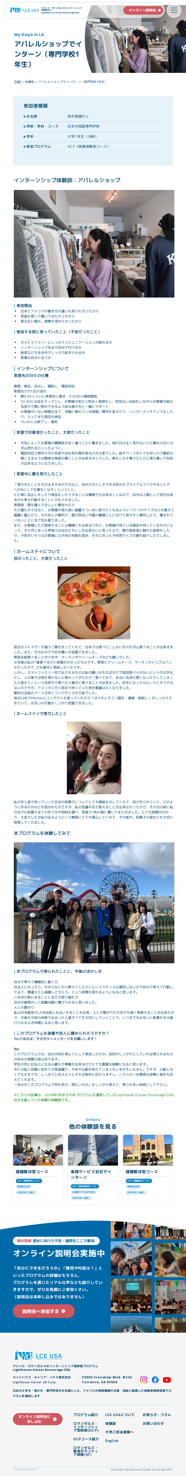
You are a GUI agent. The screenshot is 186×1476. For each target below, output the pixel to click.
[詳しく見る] (38, 1169)
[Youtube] (166, 1379)
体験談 (29, 82)
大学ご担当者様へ (119, 1432)
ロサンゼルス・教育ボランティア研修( (85, 1451)
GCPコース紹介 (86, 1439)
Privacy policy (24, 1469)
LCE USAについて (120, 1414)
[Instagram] (143, 1379)
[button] (174, 10)
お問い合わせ (153, 1423)
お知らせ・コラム (157, 1414)
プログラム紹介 (85, 1414)
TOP (17, 82)
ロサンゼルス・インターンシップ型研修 (85, 1427)
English (111, 1440)
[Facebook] (155, 1379)
